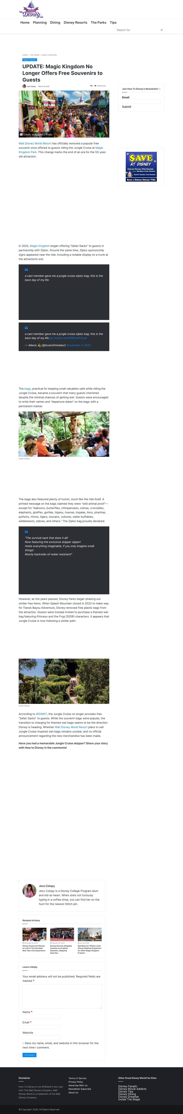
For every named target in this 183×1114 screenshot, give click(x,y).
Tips (113, 22)
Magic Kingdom (49, 55)
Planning (40, 22)
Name (27, 1012)
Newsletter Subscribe (79, 1089)
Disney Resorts (75, 22)
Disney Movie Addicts (132, 1088)
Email (27, 1022)
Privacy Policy (75, 1082)
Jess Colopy (31, 86)
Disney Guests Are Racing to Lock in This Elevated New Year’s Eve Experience (34, 948)
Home (25, 22)
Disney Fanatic (127, 1086)
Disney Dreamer (128, 1096)
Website (28, 1032)
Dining (55, 22)
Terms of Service (77, 1078)
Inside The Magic (129, 1099)
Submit (126, 106)
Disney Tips (125, 1091)
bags (27, 388)
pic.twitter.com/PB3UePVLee (68, 338)
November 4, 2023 (79, 345)
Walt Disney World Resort (35, 143)
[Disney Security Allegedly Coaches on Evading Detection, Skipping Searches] (62, 934)
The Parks (98, 22)
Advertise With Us (77, 1085)
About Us (73, 1092)
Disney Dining (127, 1094)
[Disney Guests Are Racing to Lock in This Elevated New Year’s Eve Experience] (34, 934)
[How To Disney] (31, 9)
